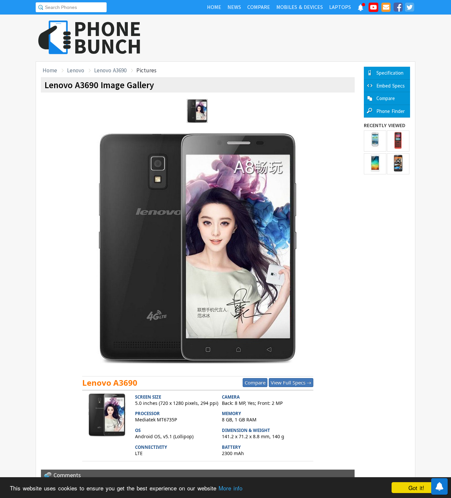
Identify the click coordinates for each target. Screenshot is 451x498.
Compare (255, 382)
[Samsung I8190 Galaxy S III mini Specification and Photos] (375, 141)
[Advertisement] (295, 38)
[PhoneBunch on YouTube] (373, 9)
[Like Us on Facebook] (397, 8)
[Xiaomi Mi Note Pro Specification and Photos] (375, 163)
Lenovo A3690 (110, 70)
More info (230, 488)
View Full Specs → (291, 382)
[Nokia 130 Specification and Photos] (398, 141)
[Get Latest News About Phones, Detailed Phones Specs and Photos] (55, 38)
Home (50, 70)
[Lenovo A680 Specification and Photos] (398, 163)
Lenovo (75, 70)
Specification (389, 73)
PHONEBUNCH (108, 37)
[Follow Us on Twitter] (409, 8)
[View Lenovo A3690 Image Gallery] (107, 415)
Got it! (416, 487)
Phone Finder (390, 111)
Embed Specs (390, 86)
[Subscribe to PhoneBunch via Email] (386, 8)
